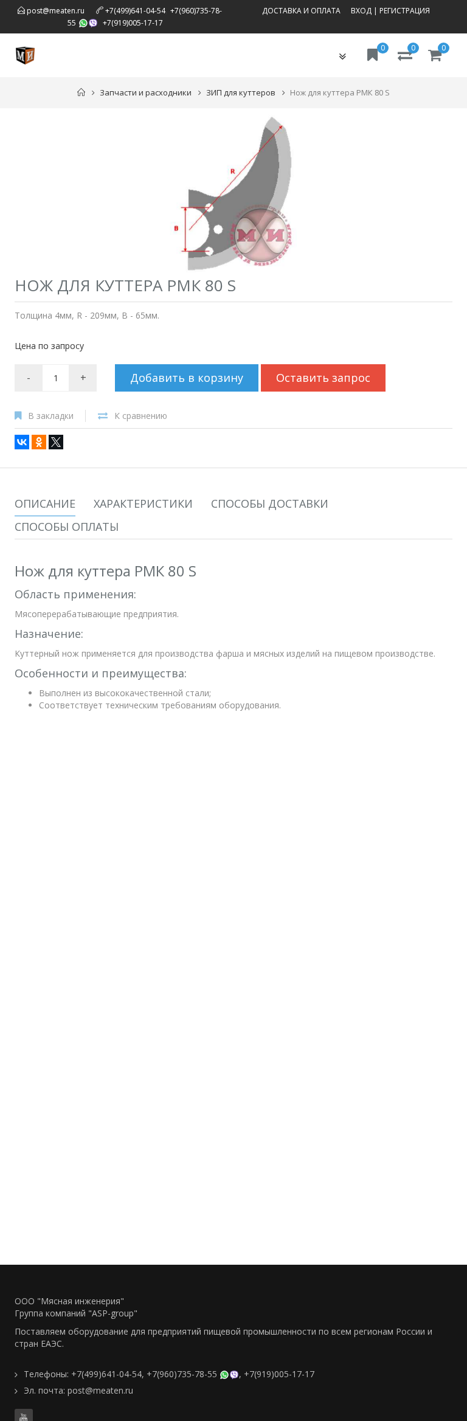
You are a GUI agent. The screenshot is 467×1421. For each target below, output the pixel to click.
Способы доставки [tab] (269, 503)
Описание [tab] (45, 503)
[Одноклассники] (39, 442)
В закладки (51, 415)
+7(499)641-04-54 (135, 10)
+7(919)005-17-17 (133, 23)
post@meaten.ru (55, 10)
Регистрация (404, 10)
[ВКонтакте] (22, 442)
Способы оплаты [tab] (67, 526)
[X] (56, 442)
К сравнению (140, 415)
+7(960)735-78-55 (182, 1374)
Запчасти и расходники (146, 92)
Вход (361, 10)
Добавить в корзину (186, 377)
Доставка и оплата (301, 10)
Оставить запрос (323, 377)
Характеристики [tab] (143, 503)
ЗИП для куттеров (240, 92)
